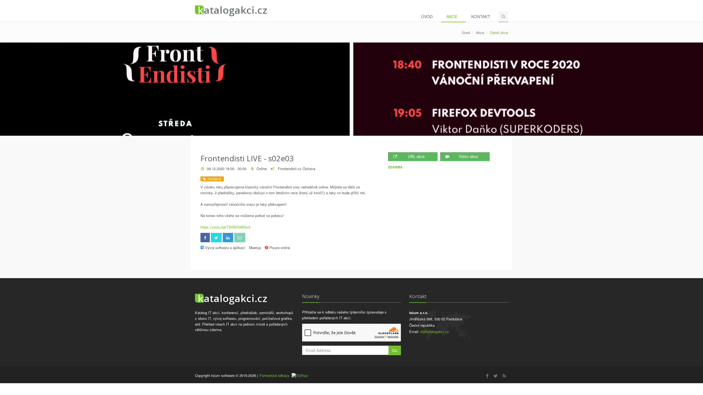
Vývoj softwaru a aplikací (225, 247)
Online (261, 168)
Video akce (468, 156)
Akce (452, 16)
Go (394, 350)
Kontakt (480, 16)
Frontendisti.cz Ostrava (296, 168)
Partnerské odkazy (274, 375)
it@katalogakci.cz (434, 331)
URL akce (416, 156)
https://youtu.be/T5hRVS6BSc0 (225, 227)
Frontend (213, 178)
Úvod (427, 16)
